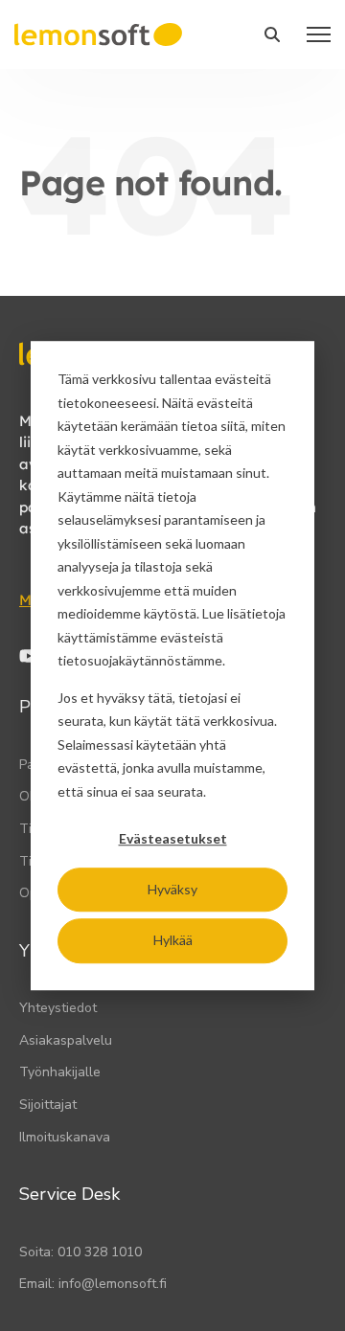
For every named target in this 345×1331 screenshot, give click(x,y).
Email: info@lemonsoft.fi (93, 1284)
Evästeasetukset (173, 838)
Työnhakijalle (60, 1072)
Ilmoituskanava (64, 1137)
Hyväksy (172, 889)
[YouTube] (28, 656)
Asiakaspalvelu (65, 1040)
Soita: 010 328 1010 (80, 1252)
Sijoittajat (48, 1104)
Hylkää (173, 940)
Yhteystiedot (58, 1008)
